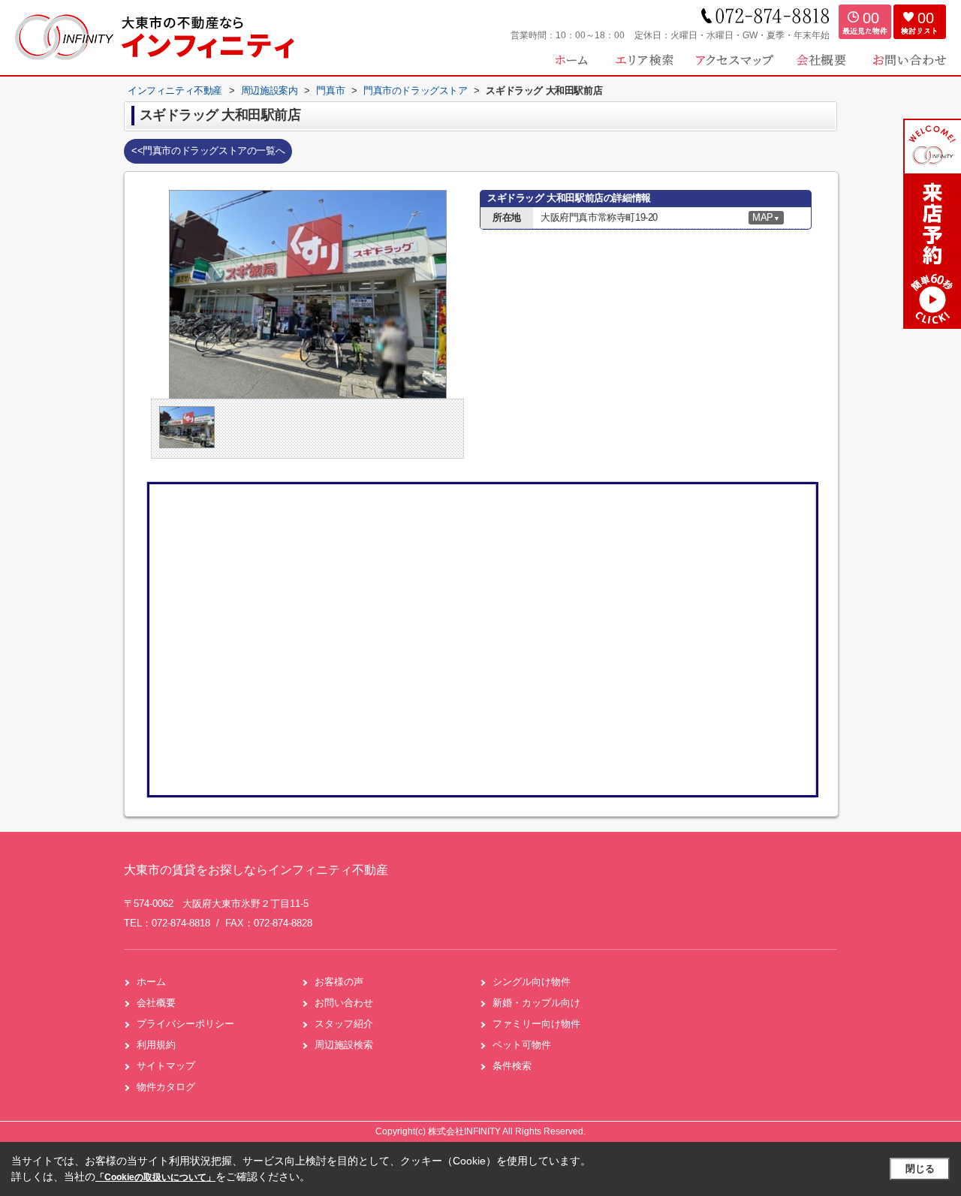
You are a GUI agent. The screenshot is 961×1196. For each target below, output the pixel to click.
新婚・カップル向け (536, 1002)
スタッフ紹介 (344, 1023)
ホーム (151, 981)
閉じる (920, 1168)
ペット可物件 (522, 1044)
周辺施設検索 (344, 1044)
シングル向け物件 (532, 981)
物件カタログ (166, 1086)
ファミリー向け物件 (536, 1023)
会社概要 (156, 1002)
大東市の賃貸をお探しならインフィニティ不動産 (256, 869)
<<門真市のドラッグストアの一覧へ (208, 150)
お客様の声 (339, 981)
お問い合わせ (344, 1002)
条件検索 (512, 1065)
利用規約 (156, 1044)
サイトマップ (166, 1065)
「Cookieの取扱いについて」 (155, 1177)
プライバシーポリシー (185, 1023)
